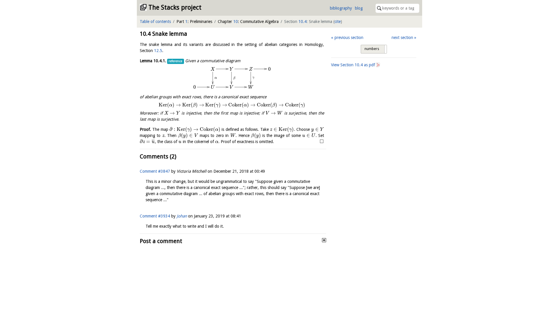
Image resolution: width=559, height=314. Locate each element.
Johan (182, 216)
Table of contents (155, 21)
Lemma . (153, 60)
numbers (372, 49)
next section (402, 37)
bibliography (341, 8)
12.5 (158, 50)
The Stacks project (174, 7)
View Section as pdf (353, 65)
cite (338, 21)
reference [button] (175, 61)
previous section (349, 37)
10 (235, 21)
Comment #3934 (155, 216)
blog (359, 8)
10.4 (302, 21)
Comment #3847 (155, 171)
